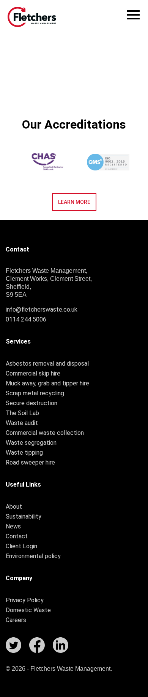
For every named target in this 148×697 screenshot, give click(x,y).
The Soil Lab (22, 413)
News (13, 527)
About (14, 507)
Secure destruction (31, 403)
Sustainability (23, 517)
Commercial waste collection (45, 433)
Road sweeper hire (30, 463)
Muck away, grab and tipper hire (47, 383)
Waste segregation (31, 443)
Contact (17, 536)
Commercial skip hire (33, 374)
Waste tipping (24, 453)
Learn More (74, 202)
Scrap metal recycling (35, 393)
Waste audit (22, 423)
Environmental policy (33, 556)
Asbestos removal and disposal (47, 364)
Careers (16, 620)
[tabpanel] (108, 162)
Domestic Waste (28, 610)
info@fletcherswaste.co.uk (41, 309)
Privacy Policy (25, 600)
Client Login (21, 546)
